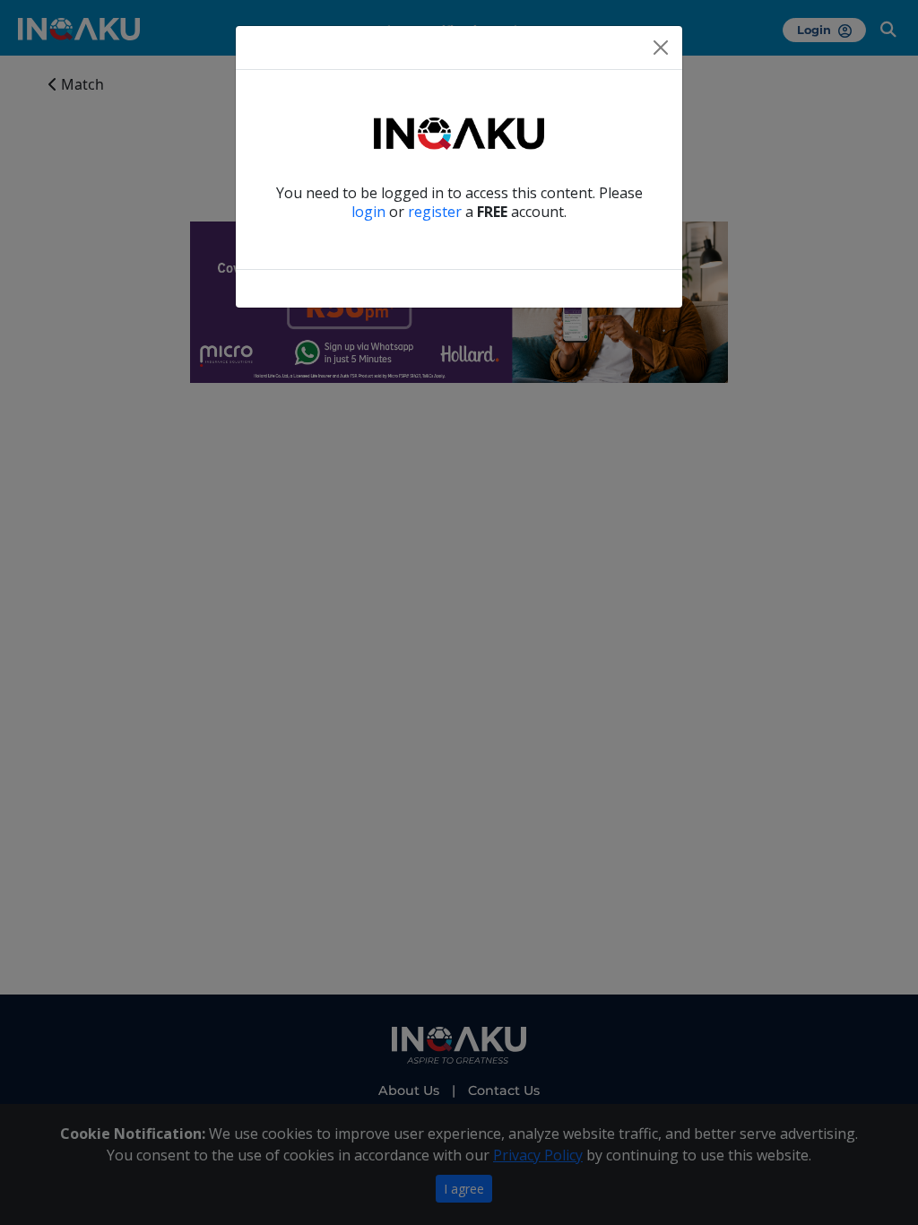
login (368, 212)
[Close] (660, 47)
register (435, 212)
